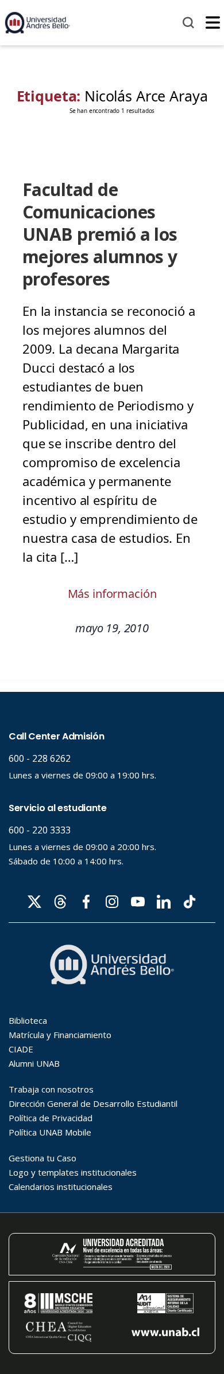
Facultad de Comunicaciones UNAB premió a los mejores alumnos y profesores (99, 234)
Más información (112, 593)
